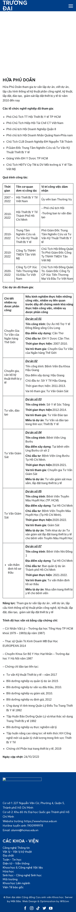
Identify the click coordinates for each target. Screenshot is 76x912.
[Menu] (70, 5)
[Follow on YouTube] (50, 908)
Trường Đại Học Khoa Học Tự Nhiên (13, 19)
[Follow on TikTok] (38, 908)
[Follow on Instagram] (31, 908)
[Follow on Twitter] (44, 908)
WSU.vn (64, 901)
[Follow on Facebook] (25, 908)
